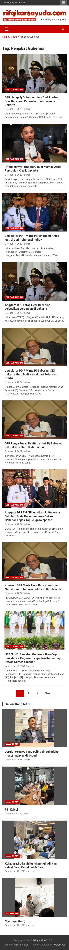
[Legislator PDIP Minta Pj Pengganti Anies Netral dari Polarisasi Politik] (34, 212)
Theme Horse (21, 944)
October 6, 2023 (13, 813)
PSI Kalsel (11, 809)
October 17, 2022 (13, 243)
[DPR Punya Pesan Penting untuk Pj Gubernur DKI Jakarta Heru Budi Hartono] (34, 419)
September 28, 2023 (15, 925)
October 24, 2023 (13, 759)
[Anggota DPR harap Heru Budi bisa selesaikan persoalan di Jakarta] (34, 281)
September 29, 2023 (15, 871)
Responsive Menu (63, 2)
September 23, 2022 (15, 666)
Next (47, 693)
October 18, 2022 (13, 109)
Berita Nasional (14, 90)
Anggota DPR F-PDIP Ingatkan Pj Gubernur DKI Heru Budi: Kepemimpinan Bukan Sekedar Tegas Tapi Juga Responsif (32, 516)
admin (27, 109)
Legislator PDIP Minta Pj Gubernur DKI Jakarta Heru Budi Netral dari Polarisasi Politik (31, 374)
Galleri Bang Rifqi (17, 704)
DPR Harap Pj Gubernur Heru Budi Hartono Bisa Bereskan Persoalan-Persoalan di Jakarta (32, 101)
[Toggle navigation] (6, 29)
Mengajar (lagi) (15, 921)
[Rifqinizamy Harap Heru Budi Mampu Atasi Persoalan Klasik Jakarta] (34, 143)
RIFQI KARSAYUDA (42, 940)
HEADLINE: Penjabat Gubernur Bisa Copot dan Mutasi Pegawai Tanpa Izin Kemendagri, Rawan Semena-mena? (34, 658)
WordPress (59, 944)
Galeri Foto (12, 744)
